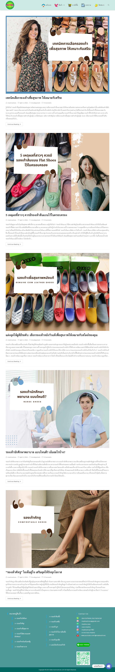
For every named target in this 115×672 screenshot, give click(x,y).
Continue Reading (13, 124)
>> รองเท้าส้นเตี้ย (54, 616)
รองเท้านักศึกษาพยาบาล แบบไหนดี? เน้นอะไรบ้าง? (35, 452)
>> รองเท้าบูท (53, 627)
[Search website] (108, 5)
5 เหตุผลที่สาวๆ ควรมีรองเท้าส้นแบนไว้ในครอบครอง (36, 215)
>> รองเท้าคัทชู (19, 623)
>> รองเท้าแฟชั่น (54, 621)
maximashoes (12, 103)
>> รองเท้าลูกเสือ (54, 640)
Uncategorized (35, 103)
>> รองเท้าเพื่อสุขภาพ (21, 628)
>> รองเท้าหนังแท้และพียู (22, 641)
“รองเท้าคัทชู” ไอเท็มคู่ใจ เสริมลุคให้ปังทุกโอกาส (34, 572)
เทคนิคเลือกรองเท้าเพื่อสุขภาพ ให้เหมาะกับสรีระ (34, 98)
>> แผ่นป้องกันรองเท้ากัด (57, 645)
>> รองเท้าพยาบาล (20, 647)
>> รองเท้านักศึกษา (20, 618)
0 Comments (47, 103)
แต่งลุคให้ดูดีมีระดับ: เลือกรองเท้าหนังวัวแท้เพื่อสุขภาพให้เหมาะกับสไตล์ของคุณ (51, 335)
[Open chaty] (109, 666)
